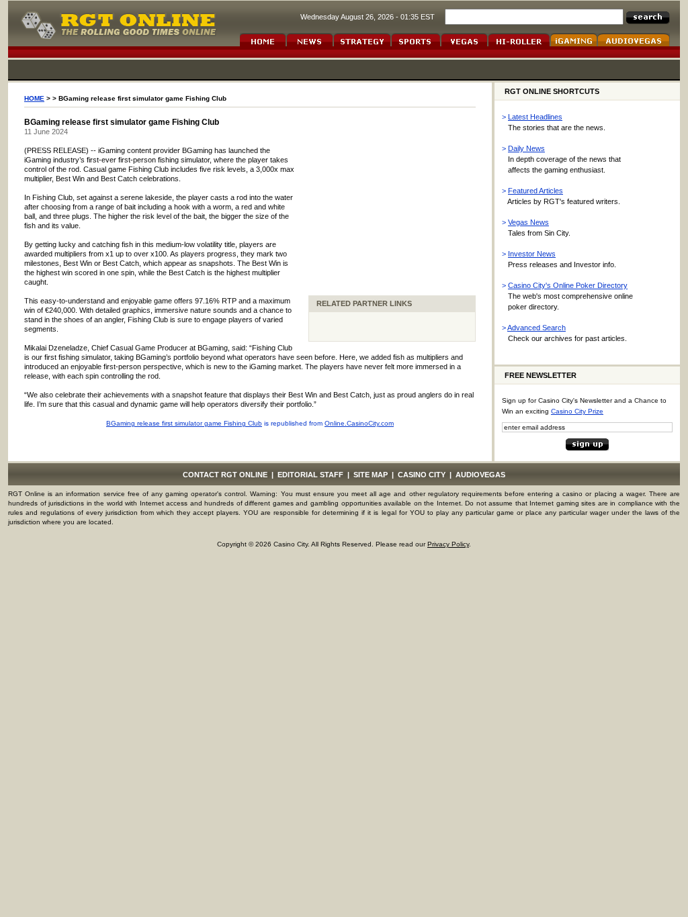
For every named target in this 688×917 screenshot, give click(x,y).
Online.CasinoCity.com (359, 423)
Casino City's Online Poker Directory (568, 285)
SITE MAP (370, 475)
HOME (34, 98)
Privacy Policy (448, 544)
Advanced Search (536, 328)
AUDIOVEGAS (480, 475)
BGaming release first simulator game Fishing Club (184, 423)
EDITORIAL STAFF (310, 475)
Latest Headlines (535, 117)
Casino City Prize (577, 411)
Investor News (532, 254)
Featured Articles (535, 191)
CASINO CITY (421, 475)
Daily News (526, 148)
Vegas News (528, 222)
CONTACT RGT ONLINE (225, 475)
